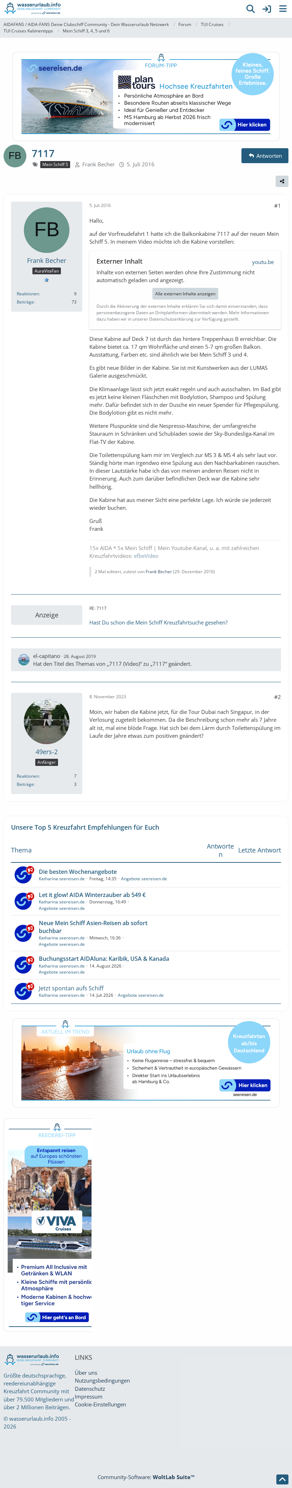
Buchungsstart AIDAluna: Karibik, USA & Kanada (104, 959)
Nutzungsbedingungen (102, 1380)
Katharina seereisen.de (62, 879)
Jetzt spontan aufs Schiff (71, 988)
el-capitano (46, 655)
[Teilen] (282, 181)
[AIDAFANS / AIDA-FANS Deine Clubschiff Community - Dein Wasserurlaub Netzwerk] (121, 9)
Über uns (86, 1372)
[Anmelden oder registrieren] (266, 9)
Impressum (89, 1396)
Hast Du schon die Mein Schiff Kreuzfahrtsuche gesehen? (158, 622)
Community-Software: (146, 1477)
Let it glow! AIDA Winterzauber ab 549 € (92, 895)
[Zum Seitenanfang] (282, 1479)
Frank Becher (98, 164)
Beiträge (25, 302)
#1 (277, 205)
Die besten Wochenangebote (78, 872)
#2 (277, 696)
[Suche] (251, 9)
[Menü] (283, 9)
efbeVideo (146, 555)
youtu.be (263, 261)
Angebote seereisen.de (144, 879)
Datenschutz (90, 1388)
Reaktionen (28, 294)
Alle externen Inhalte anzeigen (185, 294)
